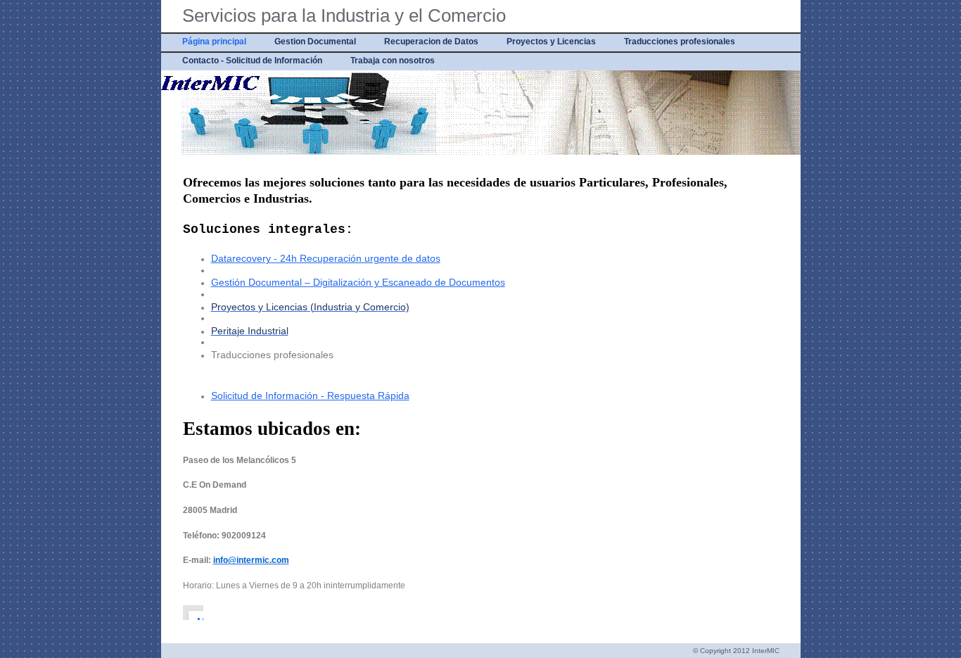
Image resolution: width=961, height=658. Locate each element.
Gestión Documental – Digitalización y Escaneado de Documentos (358, 282)
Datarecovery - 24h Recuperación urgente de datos (325, 258)
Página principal (214, 41)
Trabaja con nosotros (392, 60)
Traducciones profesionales (679, 41)
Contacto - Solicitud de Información (252, 60)
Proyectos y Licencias (551, 41)
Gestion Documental (315, 41)
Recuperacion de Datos (431, 41)
